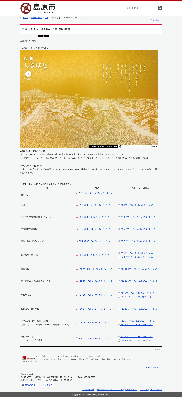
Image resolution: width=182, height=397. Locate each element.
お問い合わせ (88, 389)
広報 (46, 18)
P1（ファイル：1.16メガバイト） (135, 205)
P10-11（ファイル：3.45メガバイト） (137, 269)
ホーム (25, 18)
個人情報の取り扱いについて (110, 389)
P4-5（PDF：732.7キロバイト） (93, 229)
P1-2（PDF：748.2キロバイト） (93, 205)
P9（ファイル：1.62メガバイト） (135, 257)
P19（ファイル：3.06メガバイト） (136, 324)
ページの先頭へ (152, 367)
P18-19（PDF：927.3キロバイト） (94, 323)
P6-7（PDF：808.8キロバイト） (93, 241)
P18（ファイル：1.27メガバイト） (136, 321)
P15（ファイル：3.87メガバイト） (136, 297)
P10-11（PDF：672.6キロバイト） (94, 269)
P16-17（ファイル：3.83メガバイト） (138, 309)
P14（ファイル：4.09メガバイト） (136, 293)
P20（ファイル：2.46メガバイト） (136, 336)
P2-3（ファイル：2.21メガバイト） (136, 217)
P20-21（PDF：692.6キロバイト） (94, 338)
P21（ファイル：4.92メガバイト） (136, 340)
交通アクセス (31, 385)
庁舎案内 (49, 385)
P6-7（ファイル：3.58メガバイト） (136, 241)
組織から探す (131, 389)
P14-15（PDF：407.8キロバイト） (94, 295)
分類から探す (36, 18)
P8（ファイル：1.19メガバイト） (135, 253)
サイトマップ (156, 389)
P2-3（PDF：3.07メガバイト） (93, 217)
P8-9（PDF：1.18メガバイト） (93, 255)
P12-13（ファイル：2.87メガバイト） (138, 281)
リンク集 (144, 389)
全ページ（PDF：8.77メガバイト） (94, 193)
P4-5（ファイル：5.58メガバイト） (136, 229)
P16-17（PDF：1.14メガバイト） (94, 309)
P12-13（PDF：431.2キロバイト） (94, 281)
